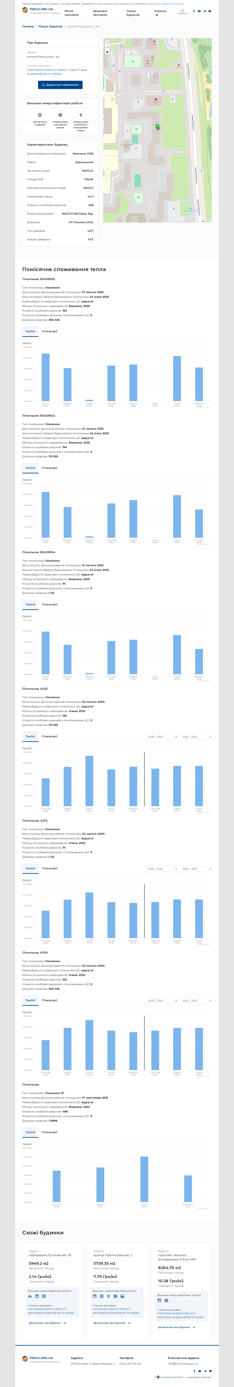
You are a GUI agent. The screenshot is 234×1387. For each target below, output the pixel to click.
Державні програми (100, 12)
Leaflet (207, 221)
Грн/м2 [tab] (30, 331)
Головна (28, 26)
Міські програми (72, 12)
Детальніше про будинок (45, 1323)
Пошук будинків (133, 12)
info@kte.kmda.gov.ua (183, 1363)
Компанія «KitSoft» (172, 1377)
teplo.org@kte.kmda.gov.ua (169, 4)
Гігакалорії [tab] (49, 331)
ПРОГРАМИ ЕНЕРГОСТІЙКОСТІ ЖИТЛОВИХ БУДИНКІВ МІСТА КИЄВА (51, 1311)
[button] (158, 127)
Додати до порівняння (62, 84)
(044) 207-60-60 (130, 1363)
